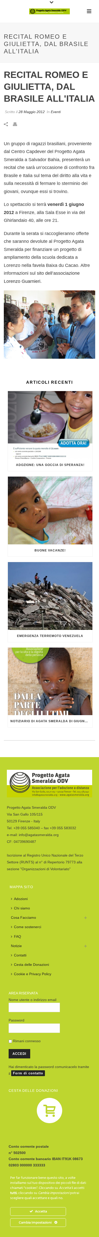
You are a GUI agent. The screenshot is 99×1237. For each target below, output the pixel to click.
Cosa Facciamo (23, 917)
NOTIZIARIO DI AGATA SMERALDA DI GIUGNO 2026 (51, 721)
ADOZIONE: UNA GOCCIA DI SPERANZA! (50, 465)
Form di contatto (28, 1073)
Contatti (20, 955)
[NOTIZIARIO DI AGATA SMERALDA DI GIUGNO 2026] (50, 681)
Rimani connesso (26, 1041)
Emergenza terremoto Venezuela (50, 636)
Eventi (56, 112)
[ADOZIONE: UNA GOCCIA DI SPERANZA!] (50, 425)
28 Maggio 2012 (32, 112)
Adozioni (21, 899)
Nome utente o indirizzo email (32, 1000)
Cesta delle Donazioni (31, 965)
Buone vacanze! (50, 550)
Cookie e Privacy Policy (32, 974)
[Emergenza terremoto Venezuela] (50, 596)
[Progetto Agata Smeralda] (49, 11)
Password (16, 1020)
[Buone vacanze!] (50, 510)
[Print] (17, 123)
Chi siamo (22, 908)
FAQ (17, 936)
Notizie (16, 946)
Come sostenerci (27, 927)
